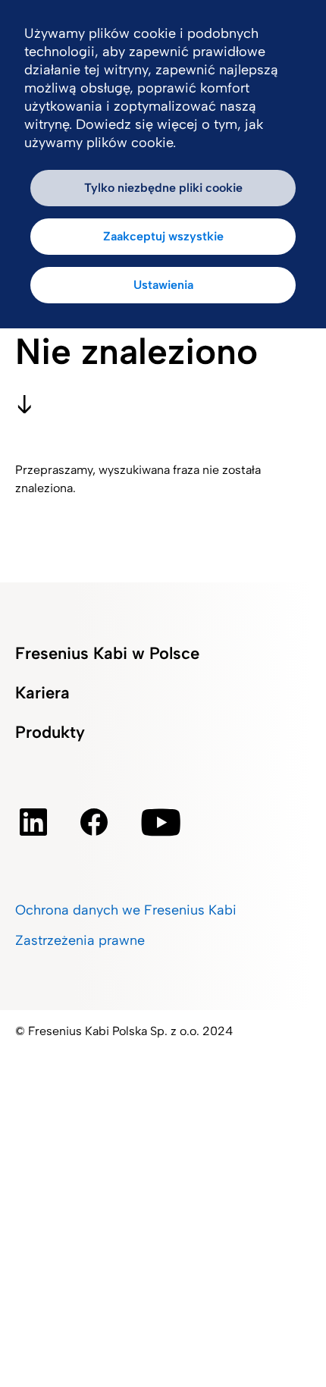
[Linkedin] (33, 822)
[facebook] (94, 822)
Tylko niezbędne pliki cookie (163, 187)
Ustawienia (163, 285)
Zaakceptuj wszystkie (163, 236)
